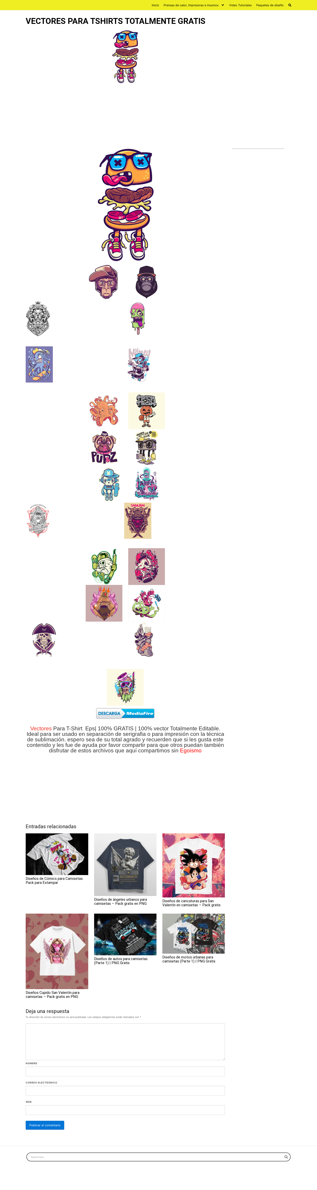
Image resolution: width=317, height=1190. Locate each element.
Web (29, 1101)
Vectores (41, 728)
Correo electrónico (41, 1082)
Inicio (155, 5)
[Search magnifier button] (286, 1157)
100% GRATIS (116, 728)
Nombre (31, 1063)
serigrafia (134, 734)
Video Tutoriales (240, 5)
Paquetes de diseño (270, 5)
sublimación (49, 739)
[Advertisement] (125, 116)
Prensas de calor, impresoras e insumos (191, 5)
